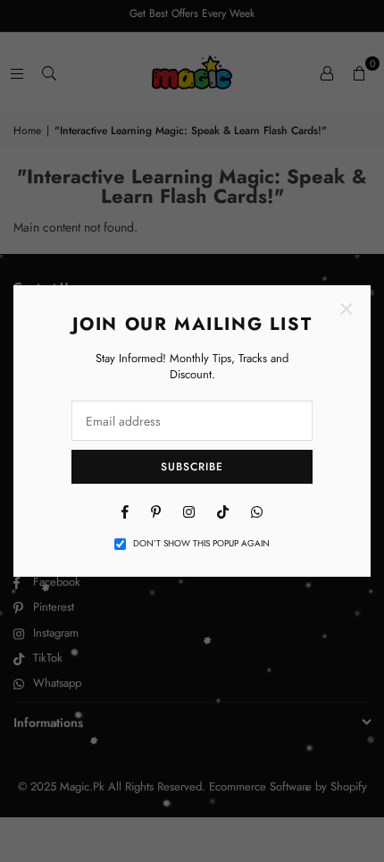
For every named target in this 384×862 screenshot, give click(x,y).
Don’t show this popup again (201, 543)
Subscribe (192, 467)
